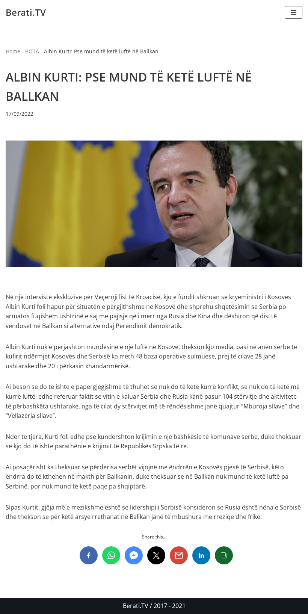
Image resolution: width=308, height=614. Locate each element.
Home (13, 51)
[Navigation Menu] (293, 12)
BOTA (32, 51)
